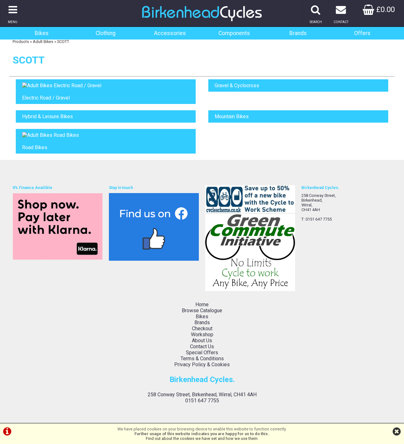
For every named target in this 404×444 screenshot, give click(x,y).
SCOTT (63, 41)
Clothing (106, 33)
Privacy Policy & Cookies (202, 365)
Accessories (170, 33)
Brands (298, 33)
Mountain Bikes (232, 116)
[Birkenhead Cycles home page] (202, 24)
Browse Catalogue (202, 310)
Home (202, 304)
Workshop (202, 334)
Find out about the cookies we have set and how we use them (202, 438)
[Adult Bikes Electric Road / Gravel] (106, 85)
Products (21, 41)
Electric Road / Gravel (46, 98)
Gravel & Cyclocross (237, 85)
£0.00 (384, 9)
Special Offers (202, 353)
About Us (202, 341)
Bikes (42, 33)
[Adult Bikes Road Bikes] (106, 135)
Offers (362, 33)
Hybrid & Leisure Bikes (47, 116)
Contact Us (202, 347)
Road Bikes (34, 147)
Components (234, 33)
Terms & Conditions (202, 359)
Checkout (202, 328)
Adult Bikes (43, 41)
